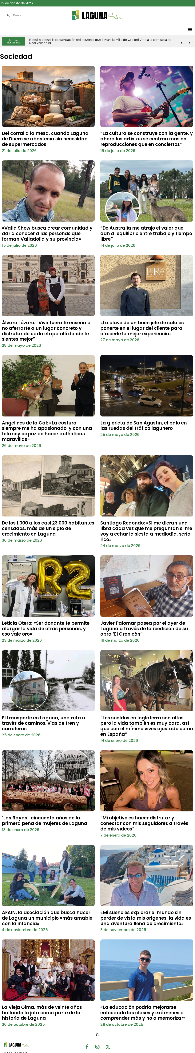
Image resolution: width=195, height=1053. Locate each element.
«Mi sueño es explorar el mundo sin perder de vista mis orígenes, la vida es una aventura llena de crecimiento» (145, 918)
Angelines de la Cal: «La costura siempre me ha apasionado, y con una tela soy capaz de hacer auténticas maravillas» (47, 431)
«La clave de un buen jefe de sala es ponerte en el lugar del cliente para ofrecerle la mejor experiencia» (142, 328)
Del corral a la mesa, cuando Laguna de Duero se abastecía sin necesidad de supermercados (45, 138)
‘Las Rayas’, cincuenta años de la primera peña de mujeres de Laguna (44, 820)
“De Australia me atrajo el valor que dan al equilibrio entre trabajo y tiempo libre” (146, 233)
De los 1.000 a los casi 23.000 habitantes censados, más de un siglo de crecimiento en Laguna (48, 528)
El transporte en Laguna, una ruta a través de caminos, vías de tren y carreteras (43, 723)
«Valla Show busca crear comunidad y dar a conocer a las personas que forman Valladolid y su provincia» (47, 233)
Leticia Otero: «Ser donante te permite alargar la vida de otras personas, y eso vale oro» (46, 628)
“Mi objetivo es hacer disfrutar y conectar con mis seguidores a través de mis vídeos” (144, 823)
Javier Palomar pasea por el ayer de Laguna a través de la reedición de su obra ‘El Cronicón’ (144, 628)
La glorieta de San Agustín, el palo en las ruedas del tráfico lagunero (143, 426)
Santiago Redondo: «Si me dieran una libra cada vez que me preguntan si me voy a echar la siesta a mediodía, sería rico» (146, 531)
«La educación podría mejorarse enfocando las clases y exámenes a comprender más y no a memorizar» (143, 1012)
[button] (190, 29)
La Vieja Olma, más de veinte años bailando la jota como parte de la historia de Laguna (42, 1012)
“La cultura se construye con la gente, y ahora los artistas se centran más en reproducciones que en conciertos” (146, 138)
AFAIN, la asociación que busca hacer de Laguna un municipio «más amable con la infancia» (47, 918)
